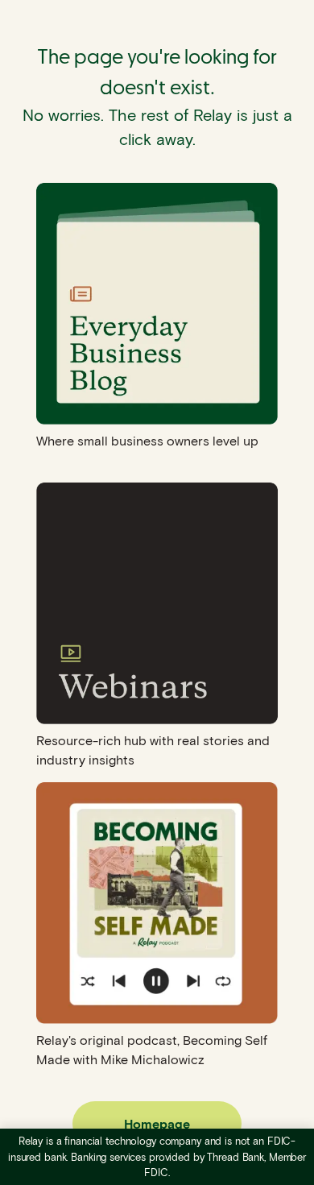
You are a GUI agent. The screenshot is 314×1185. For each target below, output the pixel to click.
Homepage (157, 1123)
